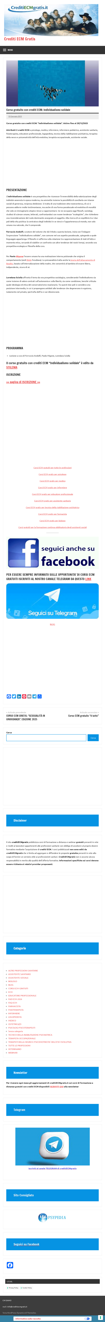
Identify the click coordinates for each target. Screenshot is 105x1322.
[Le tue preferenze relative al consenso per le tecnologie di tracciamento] (100, 1317)
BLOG (52, 624)
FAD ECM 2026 (15, 999)
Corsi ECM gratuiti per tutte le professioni (53, 467)
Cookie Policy (27, 1288)
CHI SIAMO (7, 1300)
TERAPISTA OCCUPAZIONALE (22, 1038)
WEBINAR (12, 1052)
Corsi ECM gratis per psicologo (52, 474)
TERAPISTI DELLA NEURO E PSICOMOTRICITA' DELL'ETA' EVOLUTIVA (39, 1042)
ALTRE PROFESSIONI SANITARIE (23, 970)
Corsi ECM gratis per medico (52, 480)
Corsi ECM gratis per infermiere (52, 487)
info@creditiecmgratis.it (17, 1306)
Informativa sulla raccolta (28, 1318)
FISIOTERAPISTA (16, 1009)
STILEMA (11, 367)
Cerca (93, 737)
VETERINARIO (14, 1049)
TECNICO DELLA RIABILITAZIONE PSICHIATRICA (30, 1034)
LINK (88, 579)
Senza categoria (15, 1031)
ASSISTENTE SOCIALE (18, 977)
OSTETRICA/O (14, 1024)
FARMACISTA (14, 1006)
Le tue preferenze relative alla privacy (64, 1318)
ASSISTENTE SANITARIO (19, 974)
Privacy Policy (13, 1288)
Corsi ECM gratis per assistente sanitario (52, 500)
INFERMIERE (14, 1013)
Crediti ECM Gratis (19, 39)
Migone (19, 256)
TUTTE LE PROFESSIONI (19, 1045)
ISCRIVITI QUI (57, 1086)
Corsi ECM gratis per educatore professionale (52, 494)
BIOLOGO (12, 981)
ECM (10, 992)
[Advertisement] (52, 163)
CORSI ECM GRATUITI (18, 988)
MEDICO (12, 1020)
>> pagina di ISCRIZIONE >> (23, 382)
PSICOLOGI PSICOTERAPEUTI (21, 1027)
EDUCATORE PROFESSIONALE (22, 995)
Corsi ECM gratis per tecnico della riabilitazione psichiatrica (52, 507)
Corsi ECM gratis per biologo (52, 520)
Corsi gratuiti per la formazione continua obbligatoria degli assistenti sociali (52, 527)
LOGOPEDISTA (15, 1017)
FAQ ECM (12, 1002)
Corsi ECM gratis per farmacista (52, 514)
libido (29, 260)
